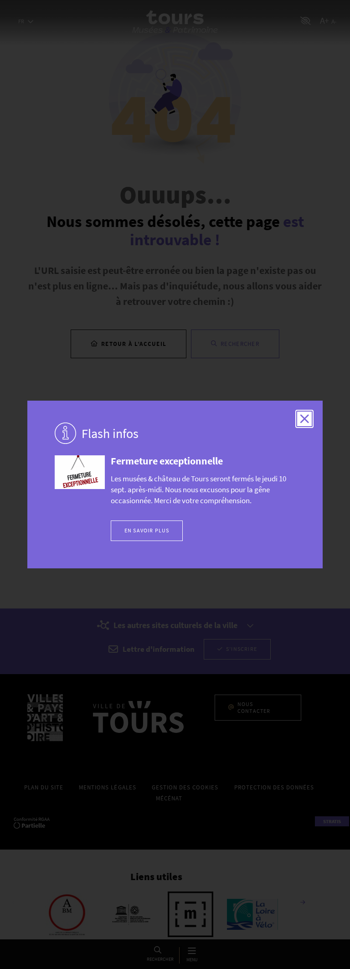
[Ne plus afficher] (304, 419)
